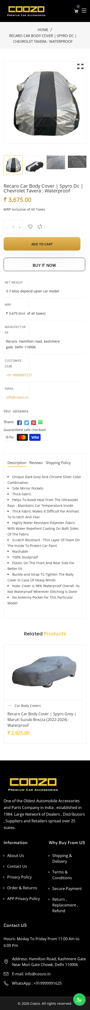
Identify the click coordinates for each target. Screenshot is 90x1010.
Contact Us (17, 866)
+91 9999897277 (19, 375)
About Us (15, 855)
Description (16, 463)
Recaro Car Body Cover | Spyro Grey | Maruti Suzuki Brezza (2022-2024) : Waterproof (41, 719)
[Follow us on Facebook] (19, 423)
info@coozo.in (17, 397)
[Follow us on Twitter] (26, 423)
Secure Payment (67, 888)
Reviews (36, 463)
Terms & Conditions (62, 874)
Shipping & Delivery (62, 858)
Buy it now (44, 265)
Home (43, 29)
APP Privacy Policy (23, 898)
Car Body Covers (28, 705)
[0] (76, 11)
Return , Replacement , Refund (65, 905)
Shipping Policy (58, 463)
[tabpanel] (34, 164)
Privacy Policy (19, 877)
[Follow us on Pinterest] (33, 423)
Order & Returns (22, 887)
